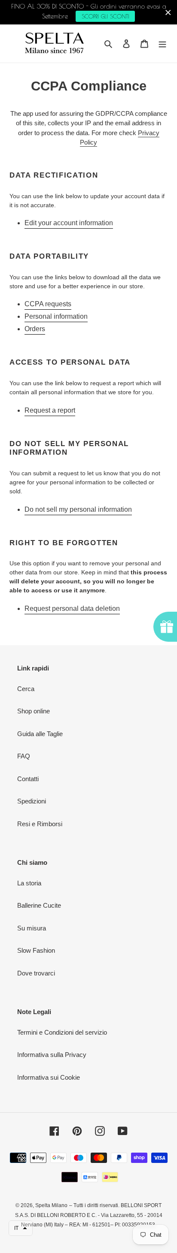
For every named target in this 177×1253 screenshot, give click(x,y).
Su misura (31, 928)
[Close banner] (168, 12)
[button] (20, 1228)
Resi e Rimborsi (39, 823)
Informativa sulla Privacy (51, 1054)
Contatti (28, 778)
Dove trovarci (36, 973)
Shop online (33, 711)
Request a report (49, 410)
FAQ (23, 756)
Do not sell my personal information (78, 509)
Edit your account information (68, 222)
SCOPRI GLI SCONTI (105, 16)
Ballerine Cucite (39, 905)
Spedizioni (31, 801)
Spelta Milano (51, 1205)
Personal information (56, 316)
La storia (29, 883)
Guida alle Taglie (40, 733)
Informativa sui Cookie (48, 1077)
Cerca (25, 688)
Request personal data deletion (72, 608)
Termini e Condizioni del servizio (62, 1032)
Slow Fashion (36, 950)
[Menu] (162, 43)
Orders (34, 328)
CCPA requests (47, 304)
